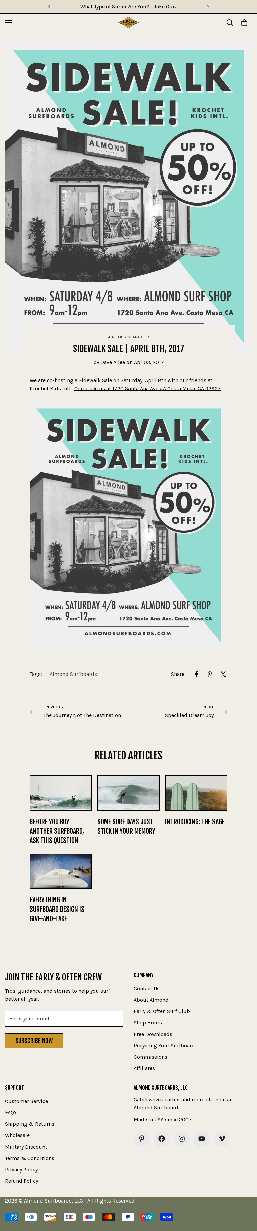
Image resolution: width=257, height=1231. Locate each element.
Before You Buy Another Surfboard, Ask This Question (57, 831)
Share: (178, 674)
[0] (244, 23)
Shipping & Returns (29, 1124)
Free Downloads (153, 1034)
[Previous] (49, 6)
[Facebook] (196, 674)
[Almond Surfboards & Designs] (128, 23)
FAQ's (11, 1112)
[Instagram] (182, 1139)
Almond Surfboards (73, 674)
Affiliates (144, 1068)
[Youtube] (202, 1139)
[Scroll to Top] (244, 1194)
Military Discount (26, 1147)
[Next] (208, 6)
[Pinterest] (210, 674)
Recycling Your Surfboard (164, 1045)
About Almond (151, 1000)
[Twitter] (223, 674)
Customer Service (26, 1101)
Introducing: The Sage (195, 822)
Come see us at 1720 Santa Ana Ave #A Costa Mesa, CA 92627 (147, 388)
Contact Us (147, 988)
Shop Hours (148, 1022)
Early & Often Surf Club (162, 1011)
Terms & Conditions (29, 1158)
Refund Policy (21, 1181)
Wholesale (17, 1135)
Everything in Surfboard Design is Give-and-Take (57, 909)
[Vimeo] (222, 1139)
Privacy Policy (21, 1169)
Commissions (150, 1057)
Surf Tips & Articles (128, 337)
